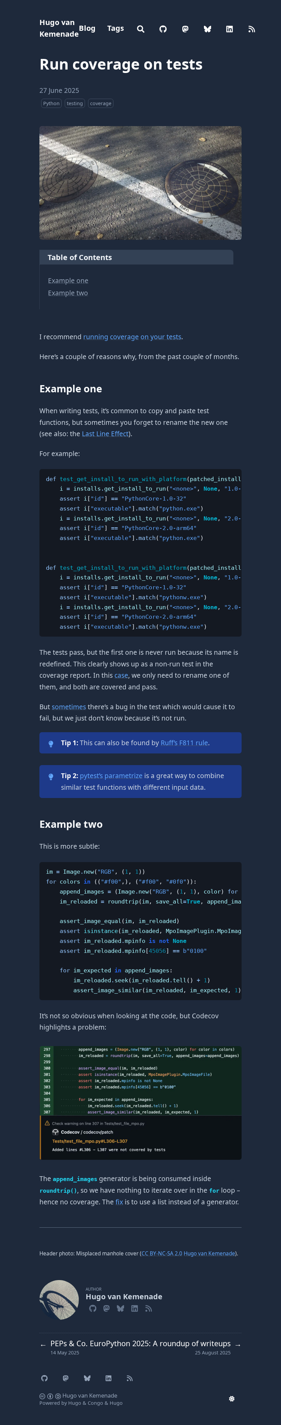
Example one (68, 280)
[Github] (93, 1307)
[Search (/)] (140, 28)
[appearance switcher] (232, 1399)
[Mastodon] (106, 1307)
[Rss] (149, 1307)
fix (119, 1201)
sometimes (69, 706)
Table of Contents (80, 257)
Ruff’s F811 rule (184, 742)
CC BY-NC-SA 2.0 (162, 1253)
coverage (100, 103)
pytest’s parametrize (111, 775)
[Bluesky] (120, 1307)
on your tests (160, 336)
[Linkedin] (134, 1307)
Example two (68, 292)
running (95, 336)
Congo (95, 1403)
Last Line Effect (105, 433)
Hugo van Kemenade (59, 28)
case (121, 675)
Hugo (74, 1403)
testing (75, 103)
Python (51, 103)
